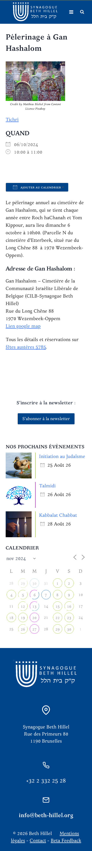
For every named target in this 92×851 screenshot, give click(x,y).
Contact (38, 840)
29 (23, 583)
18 (11, 617)
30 (34, 583)
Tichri (12, 119)
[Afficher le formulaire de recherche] (82, 12)
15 (57, 606)
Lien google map (23, 326)
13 (34, 606)
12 (23, 606)
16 (69, 606)
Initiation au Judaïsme (62, 456)
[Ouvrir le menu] (71, 12)
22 (57, 617)
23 (69, 617)
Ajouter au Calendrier (40, 187)
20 (34, 617)
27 (34, 629)
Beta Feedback (66, 840)
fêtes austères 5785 (26, 347)
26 (23, 629)
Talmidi (47, 485)
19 (23, 617)
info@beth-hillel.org (46, 815)
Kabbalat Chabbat (58, 515)
